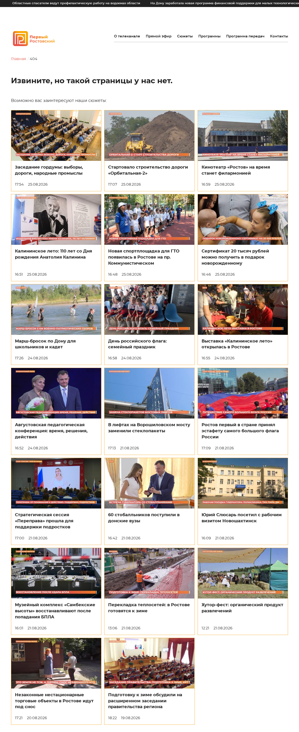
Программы (209, 36)
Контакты (279, 36)
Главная (18, 59)
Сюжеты (185, 36)
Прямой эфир (158, 36)
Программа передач (245, 36)
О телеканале (127, 36)
